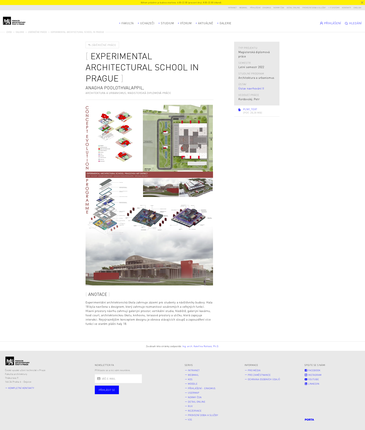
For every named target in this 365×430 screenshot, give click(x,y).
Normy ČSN (278, 8)
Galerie (225, 23)
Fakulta (127, 23)
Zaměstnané (125, 393)
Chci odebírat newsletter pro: (117, 388)
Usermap (193, 392)
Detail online (293, 8)
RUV (190, 406)
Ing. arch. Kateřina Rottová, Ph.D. (200, 346)
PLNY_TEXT (252, 110)
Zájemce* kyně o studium (114, 398)
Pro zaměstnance (259, 374)
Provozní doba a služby (314, 8)
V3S (190, 419)
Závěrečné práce (37, 32)
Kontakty (346, 8)
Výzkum (186, 23)
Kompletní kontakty (21, 387)
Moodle (193, 383)
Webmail (243, 8)
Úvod (9, 32)
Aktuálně (205, 23)
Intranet (232, 8)
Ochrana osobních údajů (264, 379)
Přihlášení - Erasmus (260, 8)
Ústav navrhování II (251, 88)
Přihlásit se (107, 389)
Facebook (314, 370)
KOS (190, 379)
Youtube (313, 379)
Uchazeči (147, 23)
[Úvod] (17, 361)
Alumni (145, 393)
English (357, 8)
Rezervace (195, 410)
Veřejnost (163, 393)
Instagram (315, 374)
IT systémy (335, 8)
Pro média (254, 370)
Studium (167, 23)
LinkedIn (313, 383)
